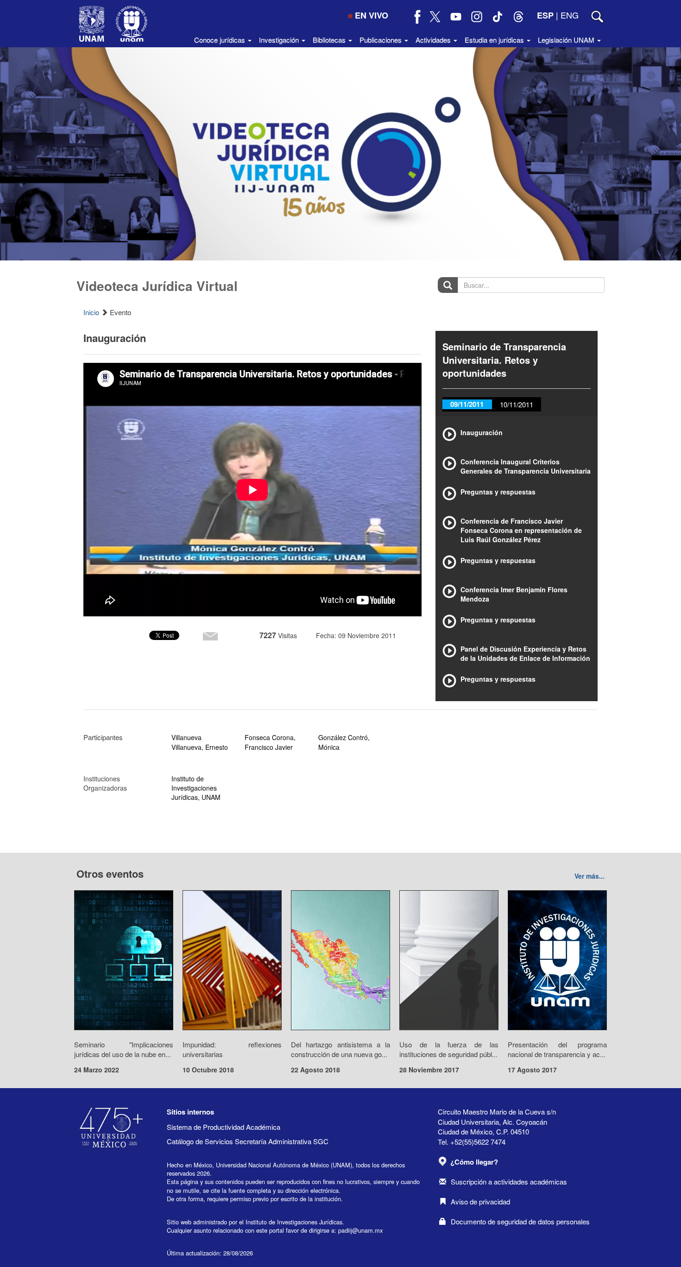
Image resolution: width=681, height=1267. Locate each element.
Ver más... (589, 876)
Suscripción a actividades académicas (509, 1181)
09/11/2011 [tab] (467, 404)
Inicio (91, 312)
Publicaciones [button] (381, 39)
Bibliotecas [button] (330, 39)
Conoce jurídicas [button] (220, 39)
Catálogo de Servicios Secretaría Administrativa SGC (247, 1141)
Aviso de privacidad (480, 1201)
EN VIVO (371, 15)
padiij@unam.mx (360, 1230)
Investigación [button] (280, 39)
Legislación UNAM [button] (567, 39)
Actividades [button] (434, 39)
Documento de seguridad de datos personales (520, 1221)
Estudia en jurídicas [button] (495, 39)
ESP (545, 15)
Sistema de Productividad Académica (223, 1127)
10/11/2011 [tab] (516, 404)
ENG (570, 15)
